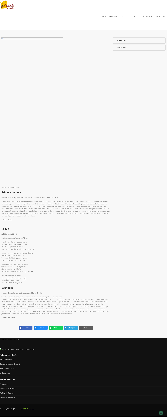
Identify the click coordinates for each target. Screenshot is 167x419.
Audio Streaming (121, 40)
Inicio (104, 17)
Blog (158, 17)
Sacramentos (147, 17)
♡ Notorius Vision (29, 409)
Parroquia (113, 17)
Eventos (124, 17)
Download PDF (121, 48)
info (165, 17)
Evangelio (135, 17)
